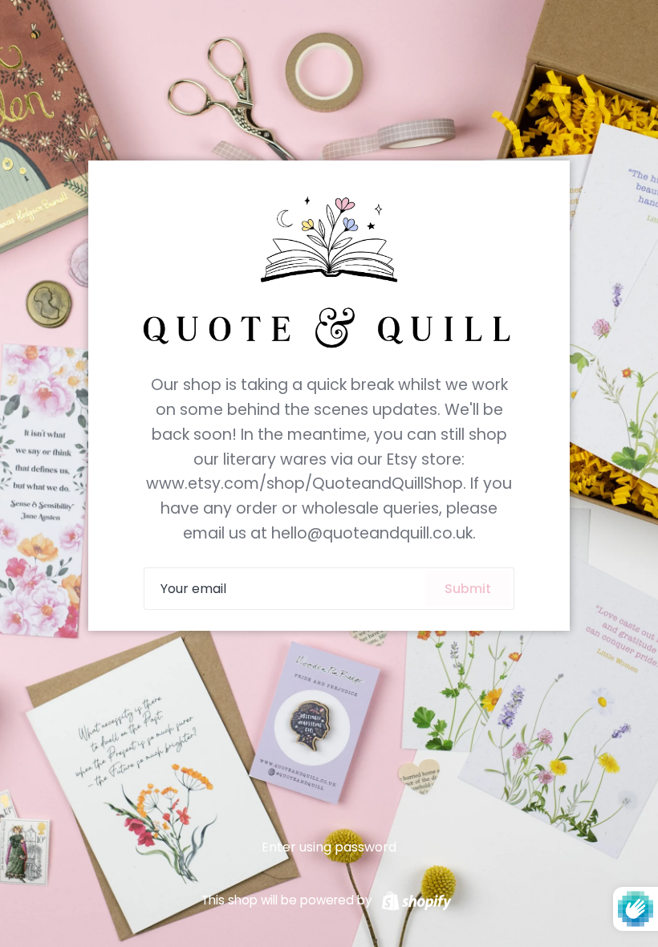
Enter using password (329, 847)
